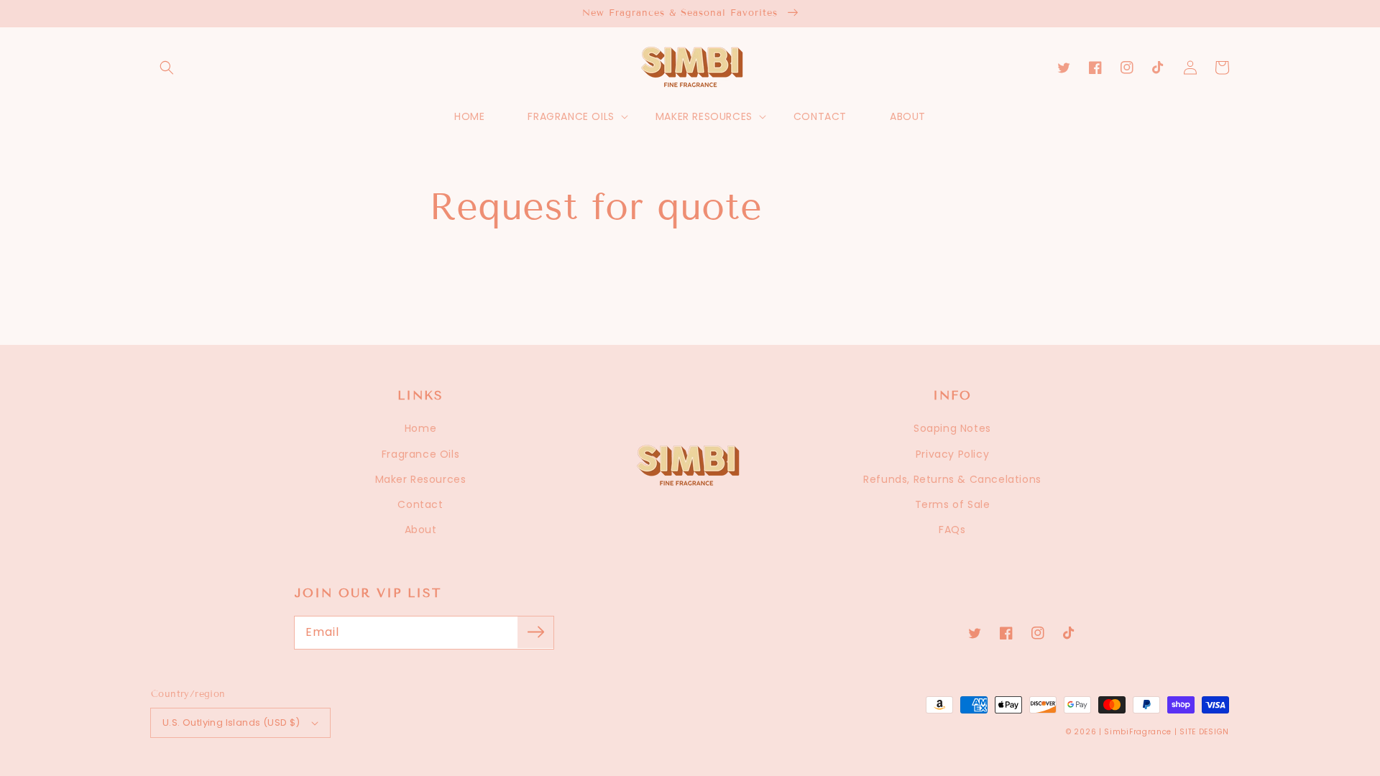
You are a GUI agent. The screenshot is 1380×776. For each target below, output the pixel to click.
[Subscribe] (535, 632)
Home (420, 428)
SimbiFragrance (1138, 731)
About (421, 529)
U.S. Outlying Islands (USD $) (231, 722)
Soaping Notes (952, 428)
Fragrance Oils (420, 454)
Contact (420, 504)
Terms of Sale (952, 504)
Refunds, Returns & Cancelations (952, 479)
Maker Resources (420, 479)
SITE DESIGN (1204, 731)
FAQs (952, 529)
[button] (167, 67)
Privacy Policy (952, 454)
